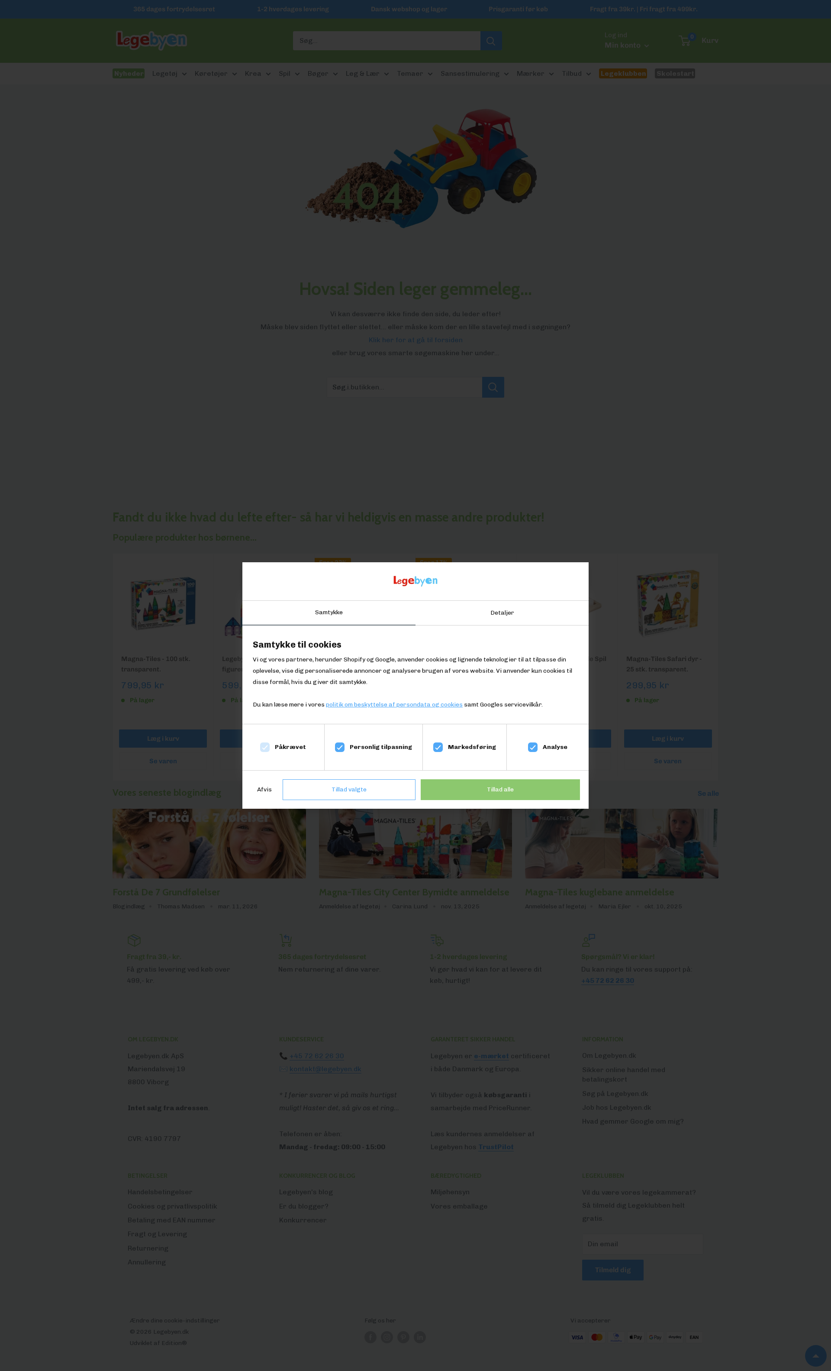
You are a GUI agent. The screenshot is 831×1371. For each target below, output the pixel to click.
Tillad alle (500, 789)
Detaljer (502, 612)
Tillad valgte (349, 789)
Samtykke (329, 612)
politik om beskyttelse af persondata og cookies (394, 704)
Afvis (264, 789)
